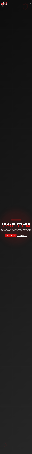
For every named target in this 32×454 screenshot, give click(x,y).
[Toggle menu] (30, 4)
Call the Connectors (11, 235)
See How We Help (22, 235)
